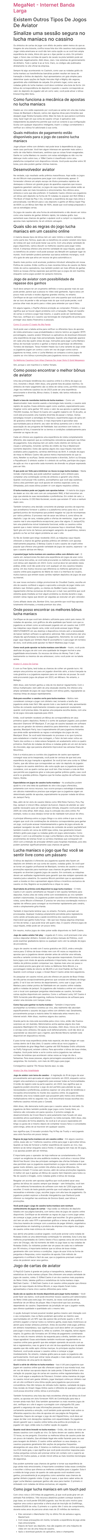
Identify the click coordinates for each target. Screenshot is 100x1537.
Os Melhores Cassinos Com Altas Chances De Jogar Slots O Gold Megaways (49, 360)
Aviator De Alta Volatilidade (26, 1070)
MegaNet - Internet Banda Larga (44, 8)
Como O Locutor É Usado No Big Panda (31, 324)
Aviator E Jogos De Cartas (25, 664)
